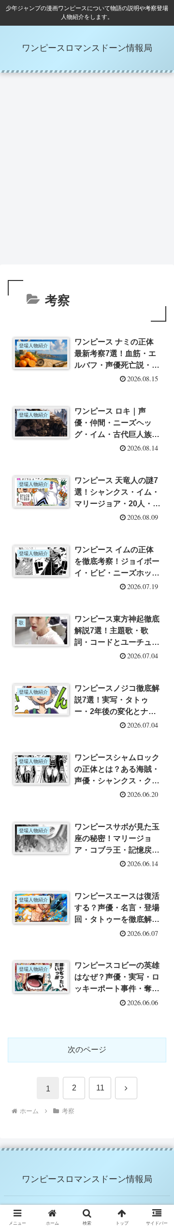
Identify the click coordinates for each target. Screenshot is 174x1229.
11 (100, 1088)
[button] (155, 1163)
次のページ (87, 1049)
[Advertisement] (87, 171)
